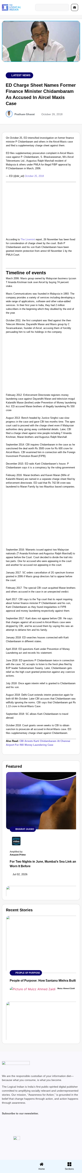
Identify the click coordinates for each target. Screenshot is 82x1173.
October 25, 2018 (34, 176)
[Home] (41, 1164)
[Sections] (13, 1163)
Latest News (20, 75)
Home (42, 1169)
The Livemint (28, 239)
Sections (13, 1170)
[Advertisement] (41, 209)
